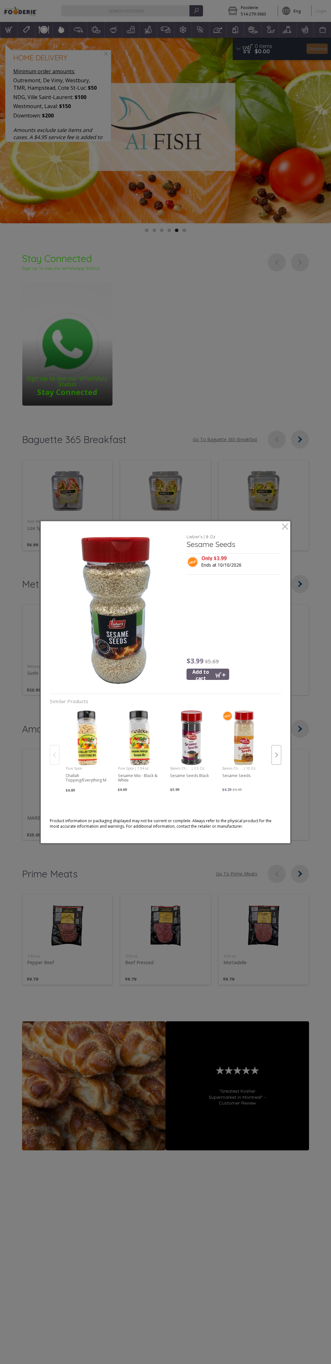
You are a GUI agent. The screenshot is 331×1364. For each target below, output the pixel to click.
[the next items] (276, 754)
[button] (116, 610)
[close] (285, 527)
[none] (87, 748)
